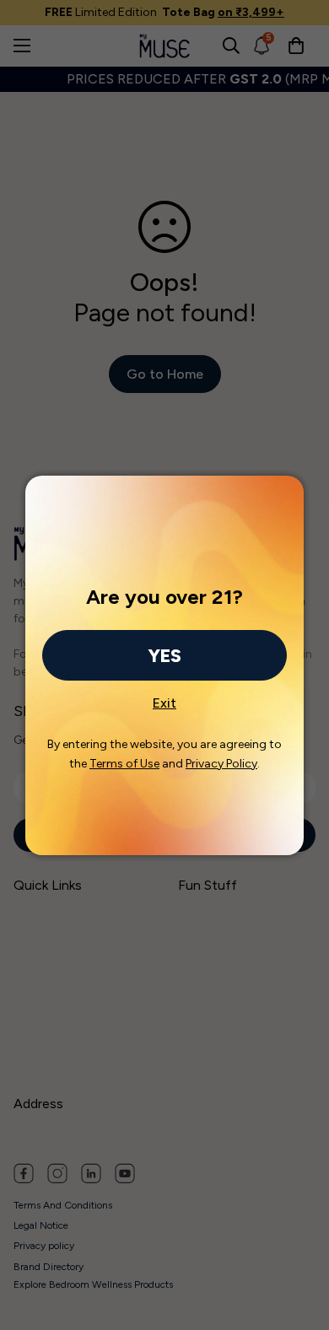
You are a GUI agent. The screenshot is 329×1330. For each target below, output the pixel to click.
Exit (164, 698)
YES (164, 655)
